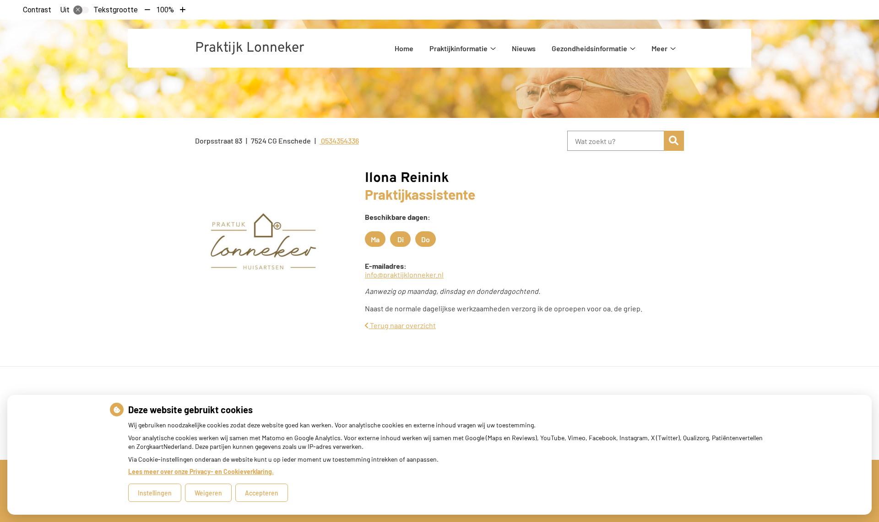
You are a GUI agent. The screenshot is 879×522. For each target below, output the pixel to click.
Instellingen (155, 493)
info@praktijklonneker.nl (404, 274)
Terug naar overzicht (402, 325)
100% (165, 9)
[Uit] (81, 10)
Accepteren (261, 493)
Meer (659, 48)
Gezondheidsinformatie (589, 48)
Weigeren (208, 493)
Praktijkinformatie (458, 48)
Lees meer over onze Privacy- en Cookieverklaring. (201, 471)
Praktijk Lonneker (249, 48)
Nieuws (524, 48)
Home (404, 48)
